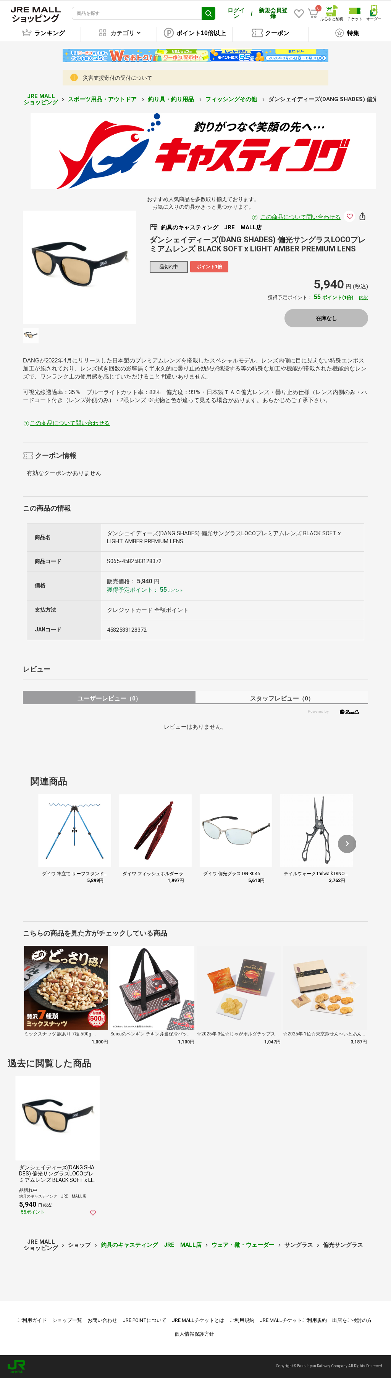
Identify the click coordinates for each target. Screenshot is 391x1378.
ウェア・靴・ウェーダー (243, 1244)
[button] (347, 843)
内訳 (363, 297)
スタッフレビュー (282, 698)
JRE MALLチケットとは (198, 1320)
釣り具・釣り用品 (172, 99)
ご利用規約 (241, 1320)
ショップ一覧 (67, 1320)
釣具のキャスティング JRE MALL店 (151, 1244)
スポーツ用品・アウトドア (103, 99)
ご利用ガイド (32, 1320)
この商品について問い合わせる (300, 217)
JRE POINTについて (144, 1320)
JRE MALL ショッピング (41, 99)
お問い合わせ (102, 1320)
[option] (79, 267)
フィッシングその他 (232, 99)
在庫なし (326, 318)
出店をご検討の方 (352, 1320)
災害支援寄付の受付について (117, 78)
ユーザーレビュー (109, 698)
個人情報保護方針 (194, 1334)
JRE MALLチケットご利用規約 (293, 1320)
